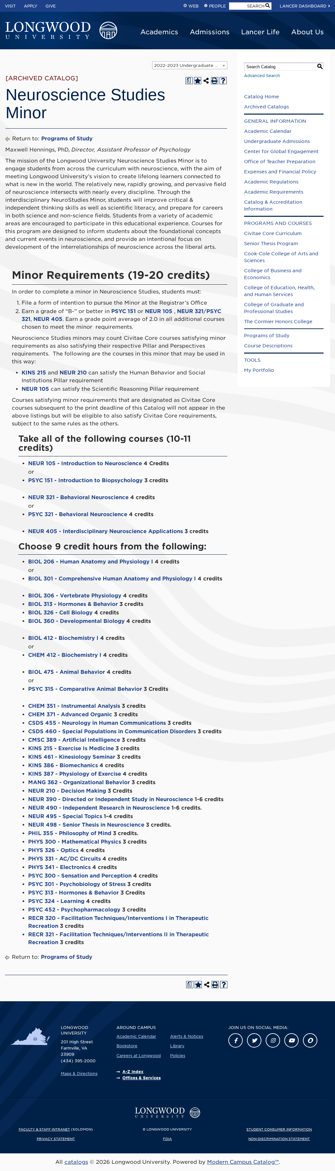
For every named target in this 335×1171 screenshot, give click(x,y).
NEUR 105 (158, 311)
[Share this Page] (206, 80)
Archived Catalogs (266, 106)
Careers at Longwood (138, 1055)
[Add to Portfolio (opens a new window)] (197, 80)
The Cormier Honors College (278, 321)
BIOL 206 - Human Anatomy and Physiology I (90, 562)
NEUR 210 (73, 373)
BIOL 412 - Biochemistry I (63, 638)
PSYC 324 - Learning (56, 901)
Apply (30, 6)
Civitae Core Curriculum (273, 233)
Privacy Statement (56, 1139)
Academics (159, 32)
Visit (10, 6)
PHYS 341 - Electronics (59, 867)
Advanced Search (262, 75)
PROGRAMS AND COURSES (278, 223)
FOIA (167, 1139)
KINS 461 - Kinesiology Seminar (71, 757)
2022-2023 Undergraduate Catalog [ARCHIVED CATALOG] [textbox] (190, 65)
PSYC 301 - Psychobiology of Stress (77, 884)
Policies (177, 1055)
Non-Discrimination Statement (279, 1139)
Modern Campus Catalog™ (243, 1162)
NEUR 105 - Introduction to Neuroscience (85, 463)
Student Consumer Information (279, 1129)
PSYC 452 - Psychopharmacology (74, 910)
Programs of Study (67, 138)
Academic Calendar (267, 131)
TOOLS (252, 360)
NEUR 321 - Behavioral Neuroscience (78, 497)
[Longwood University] (61, 31)
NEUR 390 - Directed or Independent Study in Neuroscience (110, 799)
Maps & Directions (79, 1073)
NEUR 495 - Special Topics (65, 816)
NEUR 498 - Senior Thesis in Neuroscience (86, 825)
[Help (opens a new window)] (223, 80)
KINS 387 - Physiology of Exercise (74, 774)
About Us (307, 32)
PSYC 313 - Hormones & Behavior (73, 893)
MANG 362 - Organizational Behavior (79, 782)
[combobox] (189, 65)
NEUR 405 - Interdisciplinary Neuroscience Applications (105, 531)
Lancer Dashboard (303, 6)
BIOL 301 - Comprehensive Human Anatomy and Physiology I (112, 579)
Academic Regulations (271, 181)
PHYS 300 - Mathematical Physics (74, 842)
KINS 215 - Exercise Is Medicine (71, 748)
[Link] (235, 1040)
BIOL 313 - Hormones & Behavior (73, 604)
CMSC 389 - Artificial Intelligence (74, 740)
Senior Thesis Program (271, 243)
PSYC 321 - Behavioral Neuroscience (77, 514)
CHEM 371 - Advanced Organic (70, 714)
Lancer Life (260, 32)
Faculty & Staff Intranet (44, 1129)
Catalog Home (261, 96)
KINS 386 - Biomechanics (63, 765)
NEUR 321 (190, 311)
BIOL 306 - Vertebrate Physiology (74, 596)
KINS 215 (34, 373)
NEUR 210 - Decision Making (67, 791)
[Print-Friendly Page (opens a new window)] (214, 80)
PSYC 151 (123, 311)
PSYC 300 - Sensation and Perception (80, 876)
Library (177, 1045)
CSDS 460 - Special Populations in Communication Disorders (112, 731)
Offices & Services (141, 1077)
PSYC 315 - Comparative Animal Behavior (85, 689)
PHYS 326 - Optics (53, 850)
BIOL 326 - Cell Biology (60, 612)
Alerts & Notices (186, 1036)
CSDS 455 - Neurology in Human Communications (97, 723)
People (217, 6)
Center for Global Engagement (281, 151)
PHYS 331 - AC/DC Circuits (64, 859)
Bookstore (126, 1045)
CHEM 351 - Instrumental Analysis (74, 706)
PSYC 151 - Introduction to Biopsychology (85, 480)
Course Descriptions (268, 345)
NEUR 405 (47, 319)
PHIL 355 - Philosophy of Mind (69, 833)
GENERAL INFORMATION (275, 121)
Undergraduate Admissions (277, 141)
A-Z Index (132, 1071)
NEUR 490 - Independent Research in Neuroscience (99, 808)
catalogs (76, 1162)
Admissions (210, 32)
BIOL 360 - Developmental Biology (76, 621)
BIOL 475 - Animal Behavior (66, 672)
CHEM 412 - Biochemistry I (64, 655)
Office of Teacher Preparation (279, 161)
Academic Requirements (273, 192)
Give (50, 6)
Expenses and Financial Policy (280, 171)
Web (193, 6)
